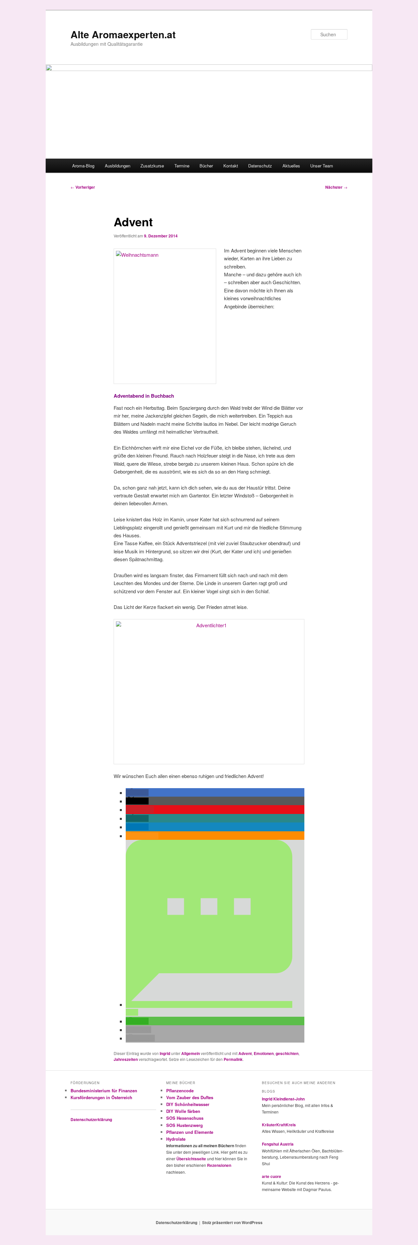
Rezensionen (219, 1165)
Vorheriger (83, 187)
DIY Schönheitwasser (187, 1104)
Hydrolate (175, 1139)
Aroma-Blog (83, 166)
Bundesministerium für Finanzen (104, 1090)
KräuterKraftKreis (279, 1125)
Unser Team (321, 166)
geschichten (287, 1053)
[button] (137, 792)
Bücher (206, 166)
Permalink (233, 1059)
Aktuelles (291, 166)
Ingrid (165, 1053)
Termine (181, 166)
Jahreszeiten (126, 1059)
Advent (245, 1053)
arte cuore (271, 1176)
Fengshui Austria (278, 1144)
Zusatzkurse (152, 166)
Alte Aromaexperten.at (123, 34)
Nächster (336, 187)
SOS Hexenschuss (184, 1118)
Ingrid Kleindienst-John (283, 1099)
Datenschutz (260, 166)
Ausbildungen (117, 166)
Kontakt (230, 166)
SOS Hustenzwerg (184, 1125)
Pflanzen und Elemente (189, 1132)
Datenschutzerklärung (91, 1119)
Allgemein (190, 1053)
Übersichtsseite (191, 1159)
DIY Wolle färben (183, 1111)
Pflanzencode (180, 1090)
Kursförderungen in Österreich (101, 1097)
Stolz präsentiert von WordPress (232, 1222)
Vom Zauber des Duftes (189, 1097)
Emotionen (264, 1053)
